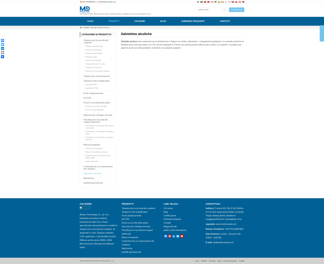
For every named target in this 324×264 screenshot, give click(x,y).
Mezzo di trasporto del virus (97, 152)
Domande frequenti (193, 21)
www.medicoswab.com (226, 224)
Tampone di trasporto (94, 148)
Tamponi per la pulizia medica (97, 71)
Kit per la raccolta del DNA (96, 106)
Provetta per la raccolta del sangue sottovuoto (96, 121)
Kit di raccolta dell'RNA (95, 110)
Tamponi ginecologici (94, 53)
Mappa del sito (170, 226)
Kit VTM (87, 98)
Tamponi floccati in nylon (95, 64)
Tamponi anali (91, 57)
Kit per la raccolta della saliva (97, 103)
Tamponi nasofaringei (94, 46)
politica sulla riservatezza (175, 230)
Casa (90, 21)
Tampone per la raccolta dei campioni (138, 208)
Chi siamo (139, 21)
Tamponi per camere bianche (97, 76)
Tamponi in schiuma (94, 67)
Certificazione (170, 216)
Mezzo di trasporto (92, 145)
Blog (163, 21)
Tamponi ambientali (93, 60)
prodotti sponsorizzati (93, 183)
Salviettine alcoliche (93, 173)
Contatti (225, 21)
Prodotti (114, 21)
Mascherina (89, 178)
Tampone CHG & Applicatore (97, 81)
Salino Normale (92, 161)
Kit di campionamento (93, 93)
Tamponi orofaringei (94, 50)
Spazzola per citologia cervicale (98, 115)
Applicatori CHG (92, 88)
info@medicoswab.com (107, 2)
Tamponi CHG (91, 84)
